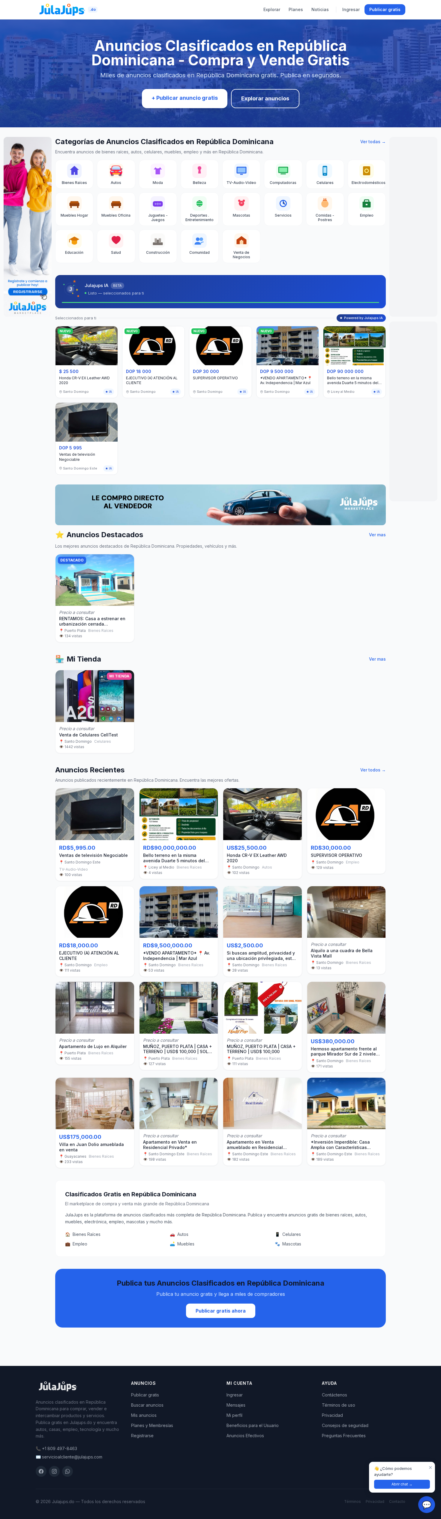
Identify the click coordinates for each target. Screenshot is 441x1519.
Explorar (271, 9)
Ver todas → (373, 141)
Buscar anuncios (147, 1405)
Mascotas (288, 1243)
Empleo (76, 1243)
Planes (296, 9)
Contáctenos (334, 1394)
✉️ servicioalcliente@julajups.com (69, 1456)
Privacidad (332, 1415)
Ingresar (351, 9)
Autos (179, 1234)
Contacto (397, 1501)
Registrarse (142, 1435)
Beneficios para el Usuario (252, 1425)
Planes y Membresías (152, 1425)
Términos (352, 1501)
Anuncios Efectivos (245, 1435)
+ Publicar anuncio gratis (185, 98)
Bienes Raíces (82, 1234)
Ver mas (377, 534)
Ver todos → (373, 769)
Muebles (182, 1243)
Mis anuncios (144, 1415)
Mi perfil (234, 1415)
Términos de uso (338, 1405)
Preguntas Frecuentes (344, 1435)
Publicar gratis (384, 9)
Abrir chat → (402, 1484)
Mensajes (235, 1405)
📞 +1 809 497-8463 (56, 1448)
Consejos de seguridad (345, 1425)
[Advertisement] (413, 227)
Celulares (288, 1234)
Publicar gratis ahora (221, 1311)
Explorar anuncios (265, 98)
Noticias (320, 9)
